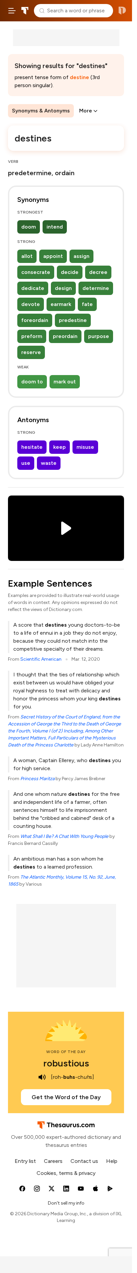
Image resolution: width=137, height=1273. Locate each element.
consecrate (35, 272)
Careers (53, 1161)
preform (31, 336)
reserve (31, 352)
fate (87, 304)
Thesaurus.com (25, 11)
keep (59, 447)
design (63, 288)
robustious (66, 1063)
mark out (65, 381)
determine (95, 288)
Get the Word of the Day (66, 1097)
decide (69, 272)
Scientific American (41, 659)
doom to (32, 381)
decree (98, 272)
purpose (98, 336)
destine (79, 77)
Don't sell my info (66, 1203)
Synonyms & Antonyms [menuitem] (41, 110)
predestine (73, 320)
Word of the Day (66, 1051)
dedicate (32, 288)
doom (28, 227)
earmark (61, 304)
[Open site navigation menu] (12, 10)
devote (30, 304)
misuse (85, 447)
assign (81, 256)
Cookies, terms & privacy (66, 1173)
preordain (65, 336)
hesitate (32, 447)
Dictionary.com (122, 11)
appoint (53, 256)
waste (49, 463)
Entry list (25, 1161)
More (85, 110)
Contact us (84, 1161)
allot (27, 256)
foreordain (34, 320)
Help (111, 1161)
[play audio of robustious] (42, 1077)
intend (55, 227)
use (25, 463)
